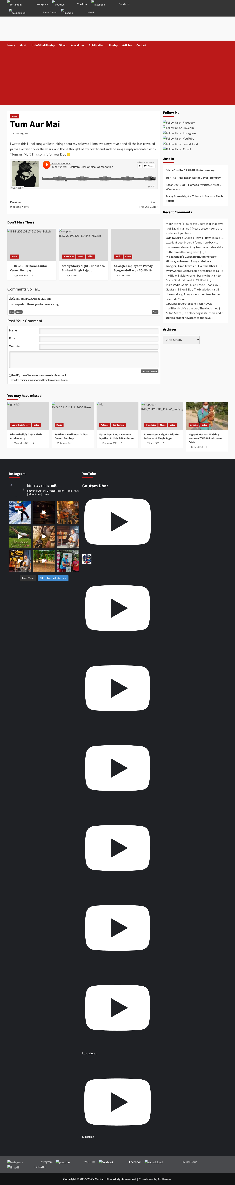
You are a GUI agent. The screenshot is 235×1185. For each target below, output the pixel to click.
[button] (225, 45)
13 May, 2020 (197, 447)
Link (12, 312)
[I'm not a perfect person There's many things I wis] (44, 512)
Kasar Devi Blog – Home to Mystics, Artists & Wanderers (194, 187)
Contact (141, 45)
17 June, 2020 (70, 275)
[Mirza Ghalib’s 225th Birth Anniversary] (28, 416)
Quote (19, 312)
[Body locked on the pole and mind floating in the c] (44, 561)
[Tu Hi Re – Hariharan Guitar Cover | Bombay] (31, 245)
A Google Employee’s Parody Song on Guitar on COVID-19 (133, 268)
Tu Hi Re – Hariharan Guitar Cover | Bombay (28, 268)
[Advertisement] (117, 77)
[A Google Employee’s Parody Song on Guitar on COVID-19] (135, 245)
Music (23, 45)
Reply (155, 312)
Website (14, 346)
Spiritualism (96, 45)
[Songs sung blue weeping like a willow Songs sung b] (68, 537)
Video (62, 45)
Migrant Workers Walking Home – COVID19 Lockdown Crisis (205, 438)
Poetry (113, 45)
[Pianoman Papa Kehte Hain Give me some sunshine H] (20, 561)
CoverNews (146, 1179)
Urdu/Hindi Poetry (43, 45)
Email (12, 338)
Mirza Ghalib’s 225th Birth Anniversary (190, 170)
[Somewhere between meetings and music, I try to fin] (68, 512)
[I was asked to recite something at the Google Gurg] (20, 512)
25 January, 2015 (21, 133)
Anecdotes (77, 45)
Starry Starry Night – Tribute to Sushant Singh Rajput (83, 268)
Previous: (19, 204)
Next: (148, 204)
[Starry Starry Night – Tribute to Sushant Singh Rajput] (83, 245)
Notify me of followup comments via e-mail (39, 375)
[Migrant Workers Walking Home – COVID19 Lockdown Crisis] (207, 416)
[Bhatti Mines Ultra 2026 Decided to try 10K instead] (68, 561)
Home (11, 45)
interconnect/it (54, 379)
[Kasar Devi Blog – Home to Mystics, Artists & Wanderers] (117, 416)
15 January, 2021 (20, 275)
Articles (127, 45)
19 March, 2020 (123, 275)
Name (13, 330)
